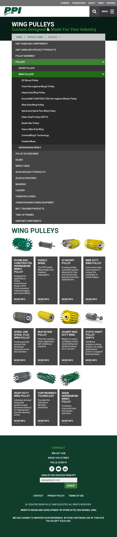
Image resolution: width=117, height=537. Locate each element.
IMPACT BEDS (23, 166)
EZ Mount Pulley (30, 80)
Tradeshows (78, 3)
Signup (71, 485)
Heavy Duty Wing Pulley (33, 92)
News (101, 3)
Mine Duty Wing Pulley (33, 105)
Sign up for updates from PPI (58, 475)
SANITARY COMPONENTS (28, 221)
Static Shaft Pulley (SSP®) (35, 117)
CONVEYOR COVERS (26, 196)
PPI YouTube (58, 468)
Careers (64, 3)
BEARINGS (21, 184)
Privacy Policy (56, 496)
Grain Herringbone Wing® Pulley (38, 86)
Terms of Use (76, 496)
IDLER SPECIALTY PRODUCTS (31, 172)
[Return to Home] (13, 11)
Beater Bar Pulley (30, 123)
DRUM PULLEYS (27, 68)
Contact (58, 447)
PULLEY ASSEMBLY (25, 56)
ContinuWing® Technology (35, 135)
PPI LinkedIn (65, 468)
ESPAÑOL (111, 3)
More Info (19, 299)
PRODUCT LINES (35, 37)
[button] (108, 11)
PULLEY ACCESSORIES (27, 153)
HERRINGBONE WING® (30, 147)
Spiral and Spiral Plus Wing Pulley (38, 111)
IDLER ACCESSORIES (26, 178)
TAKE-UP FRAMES (25, 215)
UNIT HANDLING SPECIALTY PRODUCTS (36, 50)
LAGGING (20, 190)
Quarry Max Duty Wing (33, 129)
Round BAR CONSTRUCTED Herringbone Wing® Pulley (49, 98)
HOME (19, 37)
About (91, 3)
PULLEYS (52, 37)
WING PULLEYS (26, 74)
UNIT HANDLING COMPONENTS (32, 43)
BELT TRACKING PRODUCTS (30, 208)
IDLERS (19, 160)
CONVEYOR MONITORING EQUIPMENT (35, 202)
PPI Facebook (51, 468)
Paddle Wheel (28, 141)
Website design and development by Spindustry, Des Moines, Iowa (58, 510)
